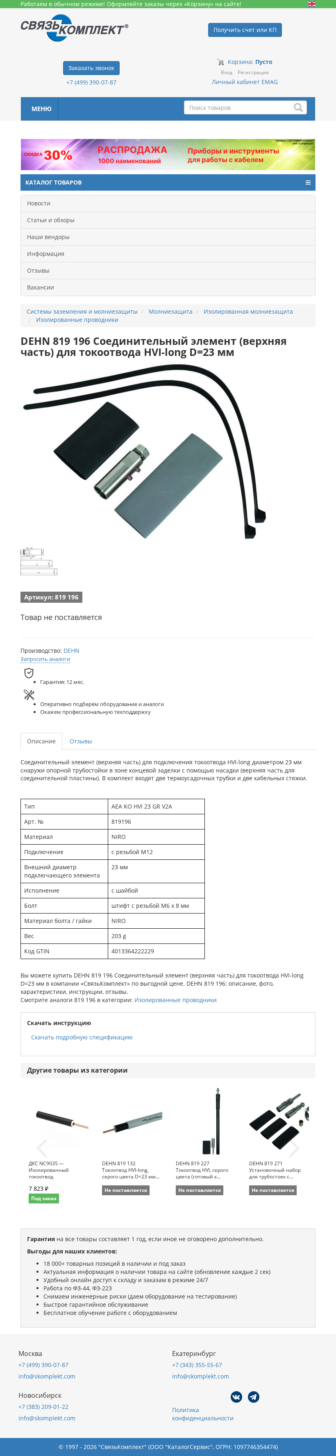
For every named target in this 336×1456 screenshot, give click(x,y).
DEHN (71, 650)
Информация (45, 253)
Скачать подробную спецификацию (82, 1037)
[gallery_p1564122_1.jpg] (38, 561)
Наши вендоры (48, 237)
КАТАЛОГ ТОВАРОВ (53, 182)
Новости (38, 203)
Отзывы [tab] (81, 741)
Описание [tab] (41, 741)
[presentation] (42, 1149)
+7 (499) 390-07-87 (91, 82)
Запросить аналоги (45, 659)
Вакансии (40, 287)
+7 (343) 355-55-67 (197, 1365)
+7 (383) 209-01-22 (43, 1406)
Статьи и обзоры (51, 220)
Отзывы (38, 270)
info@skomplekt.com (46, 1376)
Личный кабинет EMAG (245, 82)
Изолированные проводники (175, 1000)
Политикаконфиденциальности (203, 1414)
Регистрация (253, 72)
